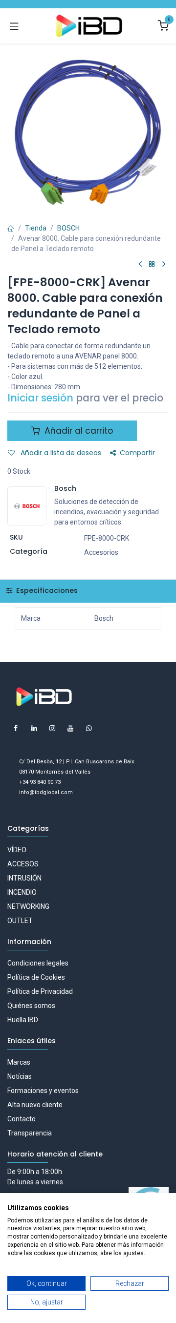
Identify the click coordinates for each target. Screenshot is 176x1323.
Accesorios (101, 552)
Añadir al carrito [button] (77, 431)
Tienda (35, 228)
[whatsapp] (89, 728)
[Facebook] (15, 728)
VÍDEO (16, 850)
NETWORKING (28, 906)
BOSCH (68, 228)
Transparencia (29, 1133)
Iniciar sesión (40, 398)
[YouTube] (70, 728)
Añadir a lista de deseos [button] (60, 453)
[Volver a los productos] (152, 264)
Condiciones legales (37, 963)
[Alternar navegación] (14, 26)
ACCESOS (23, 864)
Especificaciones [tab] (46, 590)
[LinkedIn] (34, 728)
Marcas (18, 1062)
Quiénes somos (31, 1005)
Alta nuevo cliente (35, 1105)
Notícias (19, 1076)
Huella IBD (22, 1020)
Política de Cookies (36, 977)
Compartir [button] (137, 453)
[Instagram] (52, 728)
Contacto (21, 1119)
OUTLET (20, 920)
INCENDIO (22, 892)
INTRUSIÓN (24, 878)
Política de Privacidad (40, 991)
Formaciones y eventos (43, 1090)
